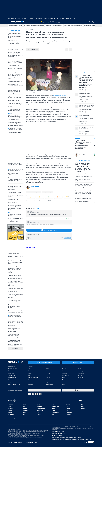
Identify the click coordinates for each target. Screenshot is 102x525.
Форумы (31, 18)
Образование (49, 385)
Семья (63, 385)
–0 (70, 218)
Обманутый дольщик (47, 192)
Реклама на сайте (12, 369)
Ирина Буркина (35, 186)
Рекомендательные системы (57, 436)
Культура (48, 374)
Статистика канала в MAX (14, 385)
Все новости (15, 31)
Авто (29, 369)
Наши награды (11, 376)
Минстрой (29, 192)
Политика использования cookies (58, 434)
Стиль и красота (82, 371)
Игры (74, 18)
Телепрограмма (38, 18)
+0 (66, 226)
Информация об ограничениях (58, 432)
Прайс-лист (11, 371)
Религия (64, 383)
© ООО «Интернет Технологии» (30, 443)
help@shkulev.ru (17, 439)
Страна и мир (81, 374)
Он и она (64, 369)
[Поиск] (86, 22)
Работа (63, 378)
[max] (36, 395)
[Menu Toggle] (8, 22)
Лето (47, 376)
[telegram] (29, 395)
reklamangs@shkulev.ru (56, 428)
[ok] (40, 395)
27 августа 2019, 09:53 (30, 45)
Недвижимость (12, 18)
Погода (26, 18)
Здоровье (30, 385)
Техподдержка (11, 380)
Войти (31, 238)
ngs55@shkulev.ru (23, 437)
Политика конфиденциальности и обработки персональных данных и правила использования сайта (72, 440)
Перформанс (37, 192)
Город (29, 376)
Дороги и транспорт (33, 378)
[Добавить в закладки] (66, 49)
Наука (47, 380)
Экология (80, 376)
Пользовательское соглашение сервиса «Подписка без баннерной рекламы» (67, 438)
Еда (29, 380)
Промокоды (69, 18)
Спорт (79, 369)
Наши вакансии (12, 378)
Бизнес (30, 371)
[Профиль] (93, 22)
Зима (47, 369)
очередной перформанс (59, 95)
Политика (64, 374)
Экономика (80, 378)
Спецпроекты (81, 380)
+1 (66, 218)
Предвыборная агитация (14, 383)
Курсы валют (57, 18)
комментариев (33, 49)
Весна (29, 374)
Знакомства (20, 18)
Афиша (45, 18)
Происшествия (65, 376)
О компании (11, 374)
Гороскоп (50, 18)
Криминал (48, 371)
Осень (63, 371)
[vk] (33, 395)
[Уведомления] (90, 22)
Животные (30, 383)
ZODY (63, 18)
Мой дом (48, 378)
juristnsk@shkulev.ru (40, 438)
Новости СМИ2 (30, 247)
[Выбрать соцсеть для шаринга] (70, 49)
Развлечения (65, 380)
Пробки (51, 21)
